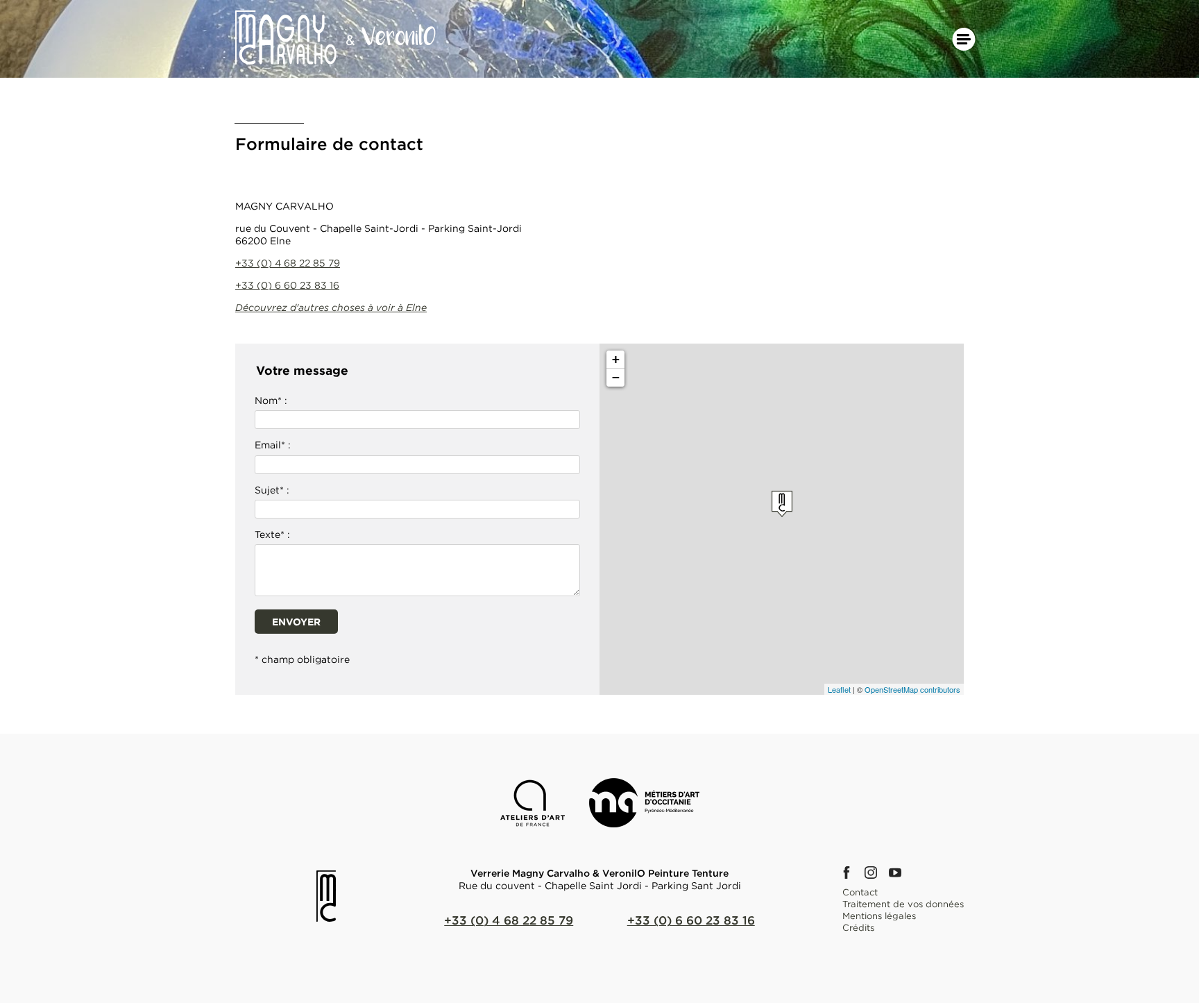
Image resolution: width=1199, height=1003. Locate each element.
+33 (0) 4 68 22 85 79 (287, 263)
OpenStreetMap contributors (912, 689)
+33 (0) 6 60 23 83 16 (287, 285)
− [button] (616, 377)
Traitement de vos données (903, 904)
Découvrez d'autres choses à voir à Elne (331, 307)
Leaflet (839, 689)
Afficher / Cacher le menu (964, 39)
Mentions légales (879, 915)
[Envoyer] (417, 620)
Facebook (850, 872)
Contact (860, 892)
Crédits (858, 927)
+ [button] (616, 359)
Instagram (875, 872)
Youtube (899, 872)
